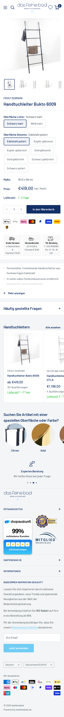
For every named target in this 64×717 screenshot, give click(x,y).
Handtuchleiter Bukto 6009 (23, 375)
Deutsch (10, 664)
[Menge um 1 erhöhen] (21, 209)
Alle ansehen (53, 327)
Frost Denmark (13, 98)
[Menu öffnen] (5, 7)
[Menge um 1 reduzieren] (7, 209)
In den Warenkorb (43, 209)
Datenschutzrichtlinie (25, 627)
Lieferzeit (13, 392)
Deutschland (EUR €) (36, 664)
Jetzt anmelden (18, 648)
